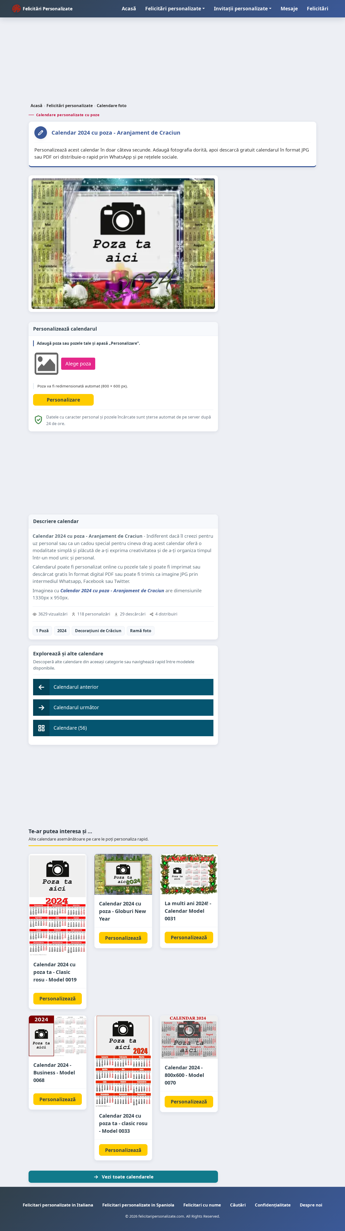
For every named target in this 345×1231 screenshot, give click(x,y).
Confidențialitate (273, 1205)
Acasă (129, 8)
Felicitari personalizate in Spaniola (138, 1205)
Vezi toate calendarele (128, 1176)
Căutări (238, 1205)
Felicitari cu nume (202, 1205)
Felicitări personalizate (173, 8)
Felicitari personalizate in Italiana (58, 1205)
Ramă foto (140, 630)
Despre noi (311, 1205)
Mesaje (289, 8)
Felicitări (317, 8)
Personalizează (57, 998)
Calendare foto (112, 105)
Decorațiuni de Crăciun (98, 630)
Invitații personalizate (241, 8)
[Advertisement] (172, 62)
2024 (61, 630)
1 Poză (42, 630)
